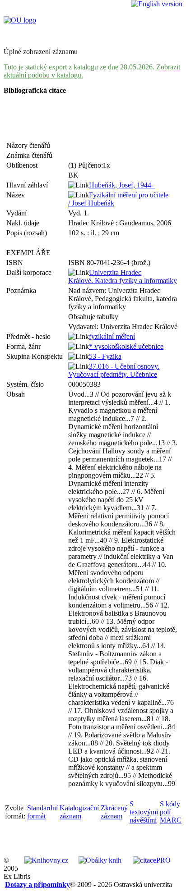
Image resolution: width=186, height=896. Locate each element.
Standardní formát (42, 812)
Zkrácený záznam (114, 812)
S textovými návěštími (144, 812)
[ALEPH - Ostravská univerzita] (20, 20)
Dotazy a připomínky (37, 884)
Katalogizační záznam (79, 812)
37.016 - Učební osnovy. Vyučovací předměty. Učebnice (113, 370)
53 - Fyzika (105, 356)
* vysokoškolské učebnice (126, 346)
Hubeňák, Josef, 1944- (122, 185)
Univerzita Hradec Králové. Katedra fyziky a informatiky (122, 276)
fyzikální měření (112, 336)
